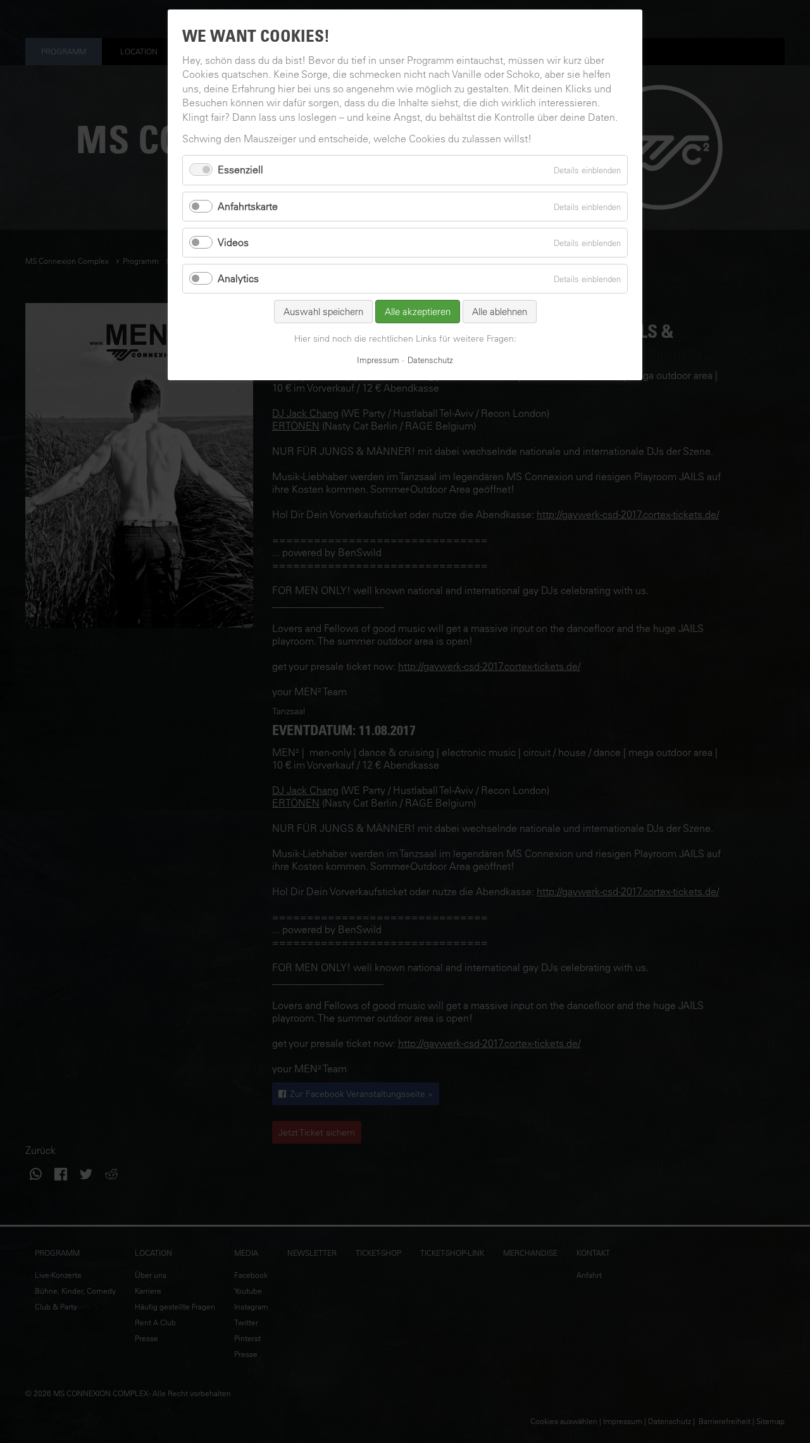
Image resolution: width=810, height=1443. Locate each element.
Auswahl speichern (323, 312)
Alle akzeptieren (418, 312)
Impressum (378, 359)
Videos (233, 242)
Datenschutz (430, 359)
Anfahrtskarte (248, 206)
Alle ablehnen (499, 312)
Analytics (238, 278)
